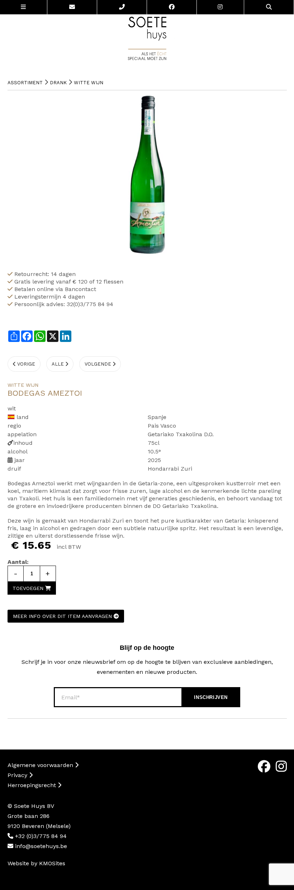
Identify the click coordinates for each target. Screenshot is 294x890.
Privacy (18, 775)
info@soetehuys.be (40, 846)
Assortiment (25, 82)
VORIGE (25, 364)
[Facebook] (172, 7)
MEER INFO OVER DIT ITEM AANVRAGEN (63, 616)
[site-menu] (23, 7)
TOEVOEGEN (29, 588)
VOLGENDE (99, 364)
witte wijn (88, 82)
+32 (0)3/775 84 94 (40, 836)
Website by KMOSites (36, 863)
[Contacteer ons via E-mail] (72, 7)
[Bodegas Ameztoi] (147, 174)
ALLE (58, 364)
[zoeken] (269, 7)
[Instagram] (220, 7)
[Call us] (122, 7)
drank (58, 82)
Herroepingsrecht (33, 785)
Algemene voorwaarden (41, 765)
